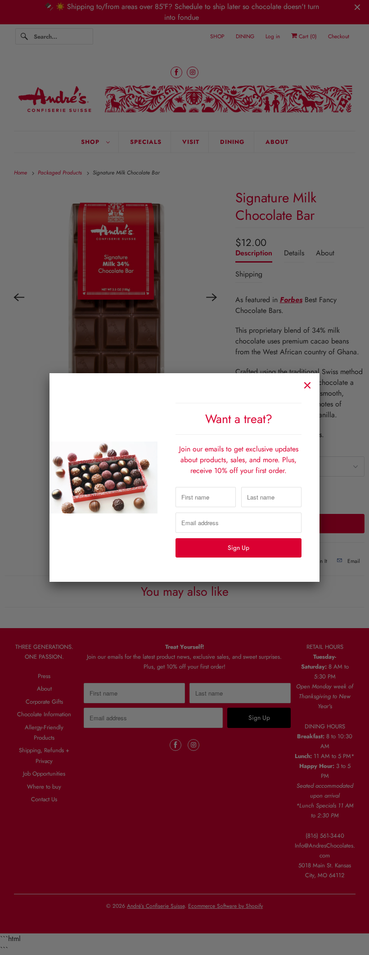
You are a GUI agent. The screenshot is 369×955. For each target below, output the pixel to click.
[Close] (307, 385)
